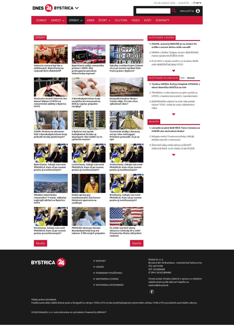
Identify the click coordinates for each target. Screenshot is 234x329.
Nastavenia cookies (107, 278)
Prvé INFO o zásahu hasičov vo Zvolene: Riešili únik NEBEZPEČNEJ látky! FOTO (175, 62)
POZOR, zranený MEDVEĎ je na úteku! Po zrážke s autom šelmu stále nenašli (174, 45)
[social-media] (151, 291)
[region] (77, 8)
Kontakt (100, 260)
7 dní (181, 77)
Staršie (136, 243)
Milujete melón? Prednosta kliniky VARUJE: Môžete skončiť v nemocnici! (173, 138)
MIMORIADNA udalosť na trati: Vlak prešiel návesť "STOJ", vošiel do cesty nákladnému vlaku (173, 104)
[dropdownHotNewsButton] (173, 155)
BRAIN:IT (101, 312)
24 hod (190, 77)
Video (136, 20)
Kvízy (147, 20)
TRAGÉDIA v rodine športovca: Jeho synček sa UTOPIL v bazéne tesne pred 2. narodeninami (175, 94)
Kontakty (162, 20)
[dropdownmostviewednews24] (173, 115)
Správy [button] (74, 20)
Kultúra (121, 20)
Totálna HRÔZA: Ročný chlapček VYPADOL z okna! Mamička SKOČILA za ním (176, 85)
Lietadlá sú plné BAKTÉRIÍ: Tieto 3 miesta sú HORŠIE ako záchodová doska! (176, 129)
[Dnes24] (64, 8)
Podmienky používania (108, 272)
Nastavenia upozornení (109, 284)
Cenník (99, 266)
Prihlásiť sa (187, 11)
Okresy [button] (56, 20)
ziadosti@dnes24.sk (158, 285)
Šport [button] (103, 20)
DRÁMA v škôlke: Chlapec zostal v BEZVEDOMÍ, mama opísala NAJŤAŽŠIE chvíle (175, 54)
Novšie (40, 243)
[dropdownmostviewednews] (173, 71)
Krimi (90, 20)
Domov (41, 20)
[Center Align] (173, 11)
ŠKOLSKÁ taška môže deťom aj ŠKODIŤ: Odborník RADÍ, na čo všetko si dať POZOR (173, 146)
